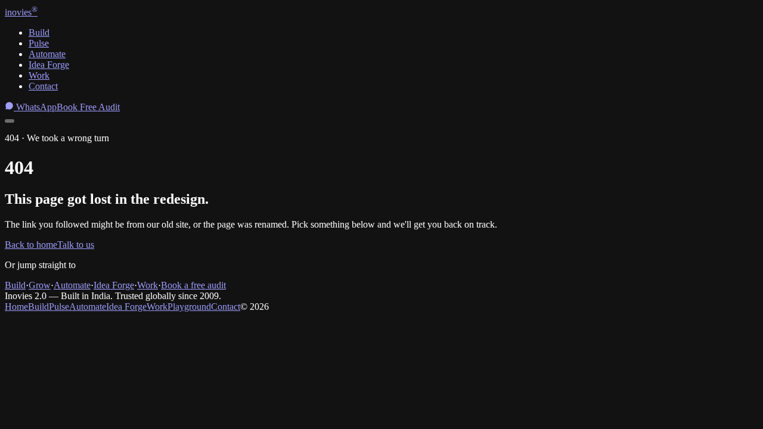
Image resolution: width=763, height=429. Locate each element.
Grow (40, 285)
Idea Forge (49, 65)
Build (39, 32)
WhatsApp (35, 107)
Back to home (31, 245)
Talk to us (75, 245)
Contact (43, 86)
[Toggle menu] (9, 121)
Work (39, 75)
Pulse (39, 43)
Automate (47, 54)
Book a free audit (193, 285)
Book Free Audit (88, 107)
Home (16, 306)
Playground (189, 306)
